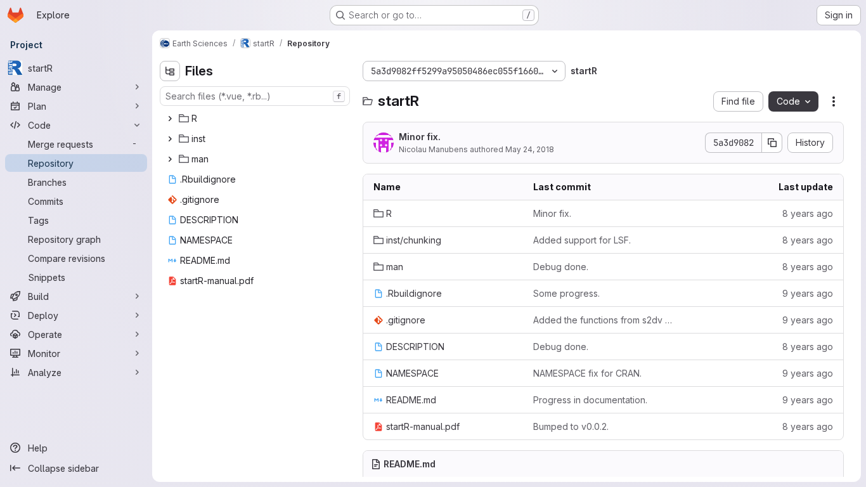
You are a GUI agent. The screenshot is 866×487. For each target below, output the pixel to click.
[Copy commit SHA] (772, 143)
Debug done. (560, 266)
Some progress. (566, 293)
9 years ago (807, 293)
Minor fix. (420, 136)
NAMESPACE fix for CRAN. (587, 373)
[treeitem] (256, 118)
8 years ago (807, 213)
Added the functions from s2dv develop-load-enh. (603, 320)
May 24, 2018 (529, 149)
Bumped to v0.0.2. (571, 426)
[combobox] (255, 96)
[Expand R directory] (170, 118)
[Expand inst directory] (170, 138)
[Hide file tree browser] (170, 71)
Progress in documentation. (590, 399)
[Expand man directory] (170, 159)
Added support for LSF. (582, 240)
